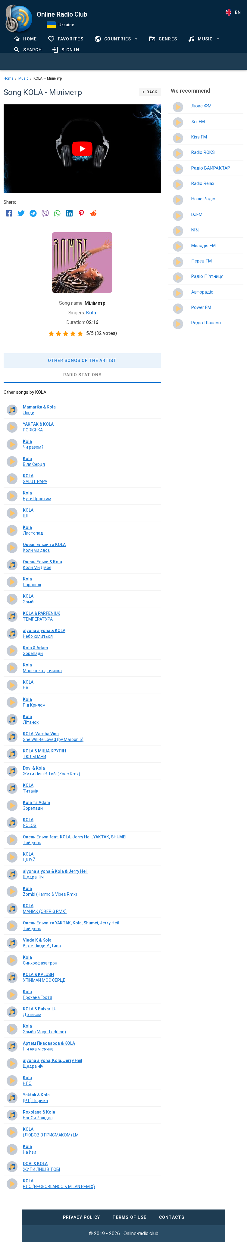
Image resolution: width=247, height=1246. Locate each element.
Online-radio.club (141, 1233)
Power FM (201, 307)
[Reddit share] (93, 213)
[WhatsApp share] (57, 213)
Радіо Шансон (206, 323)
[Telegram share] (33, 213)
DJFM (196, 214)
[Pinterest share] (81, 213)
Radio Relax (202, 183)
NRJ (195, 230)
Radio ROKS (203, 152)
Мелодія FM (203, 245)
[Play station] (178, 107)
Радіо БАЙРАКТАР (210, 168)
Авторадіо (202, 292)
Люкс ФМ (201, 106)
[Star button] (51, 333)
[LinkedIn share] (69, 213)
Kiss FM (199, 137)
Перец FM (201, 261)
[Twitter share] (21, 213)
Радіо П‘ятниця (207, 276)
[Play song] (12, 410)
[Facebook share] (9, 213)
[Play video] (82, 148)
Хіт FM (198, 121)
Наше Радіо (203, 199)
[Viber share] (45, 213)
